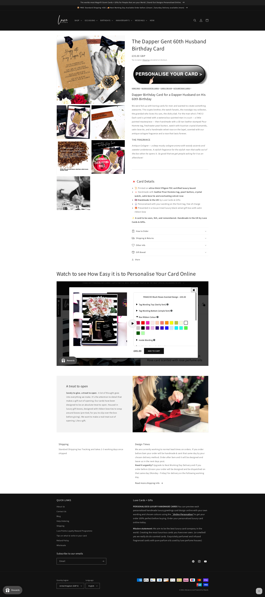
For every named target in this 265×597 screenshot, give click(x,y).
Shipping (145, 60)
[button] (78, 20)
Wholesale (61, 545)
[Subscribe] (103, 561)
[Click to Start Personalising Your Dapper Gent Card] (170, 82)
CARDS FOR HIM (166, 88)
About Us (61, 506)
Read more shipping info (147, 483)
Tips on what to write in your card (72, 535)
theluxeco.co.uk (190, 590)
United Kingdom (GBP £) (69, 586)
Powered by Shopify (201, 590)
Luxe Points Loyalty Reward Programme (74, 531)
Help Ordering (63, 521)
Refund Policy (63, 540)
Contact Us (61, 511)
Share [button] (137, 259)
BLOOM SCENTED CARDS (150, 88)
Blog (59, 516)
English (91, 586)
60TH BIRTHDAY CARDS (181, 88)
